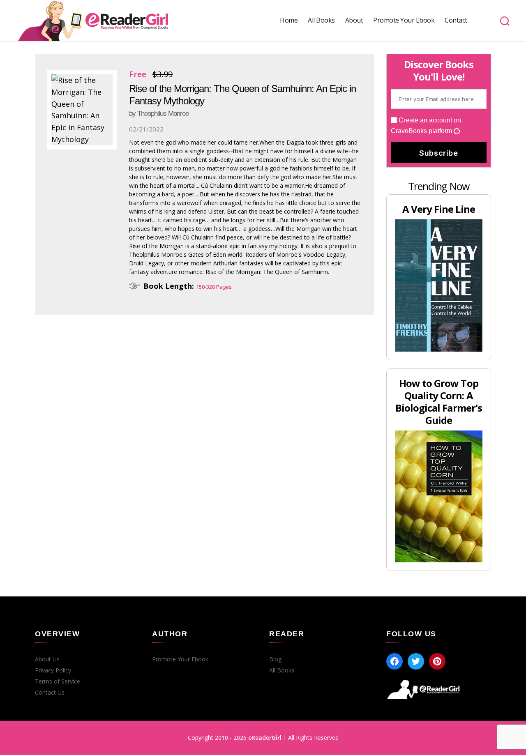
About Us (47, 659)
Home (289, 20)
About (354, 20)
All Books (321, 20)
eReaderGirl (264, 737)
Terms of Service (57, 681)
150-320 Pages (214, 286)
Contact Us (50, 692)
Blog (275, 659)
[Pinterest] (437, 661)
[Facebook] (394, 661)
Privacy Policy (53, 670)
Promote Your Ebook (403, 20)
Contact (456, 20)
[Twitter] (416, 661)
